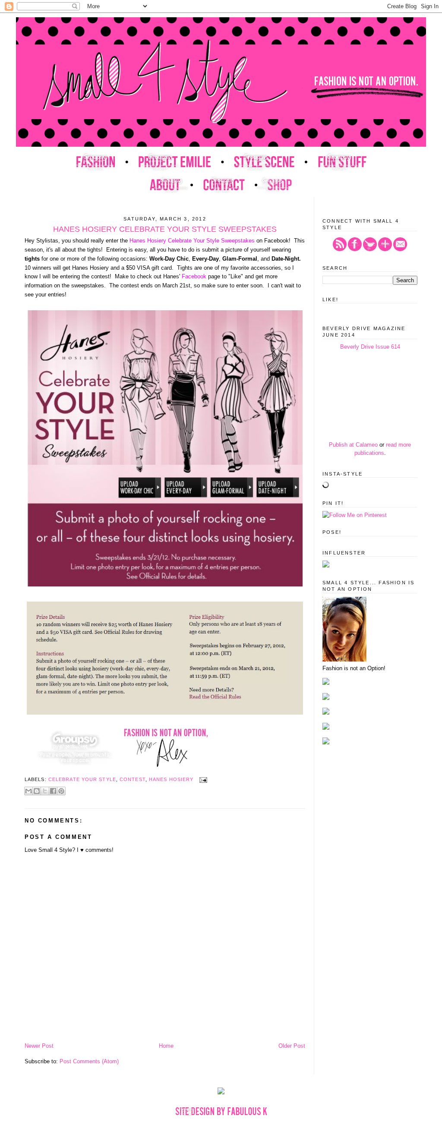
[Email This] (28, 791)
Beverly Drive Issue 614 (370, 346)
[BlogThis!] (36, 791)
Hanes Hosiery (171, 779)
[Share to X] (45, 791)
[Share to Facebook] (53, 791)
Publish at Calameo (353, 444)
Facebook (194, 276)
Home (166, 1046)
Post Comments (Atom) (89, 1061)
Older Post (291, 1046)
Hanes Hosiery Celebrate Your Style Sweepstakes (192, 240)
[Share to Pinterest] (61, 791)
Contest (132, 779)
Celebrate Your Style (82, 779)
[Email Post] (202, 779)
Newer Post (39, 1046)
